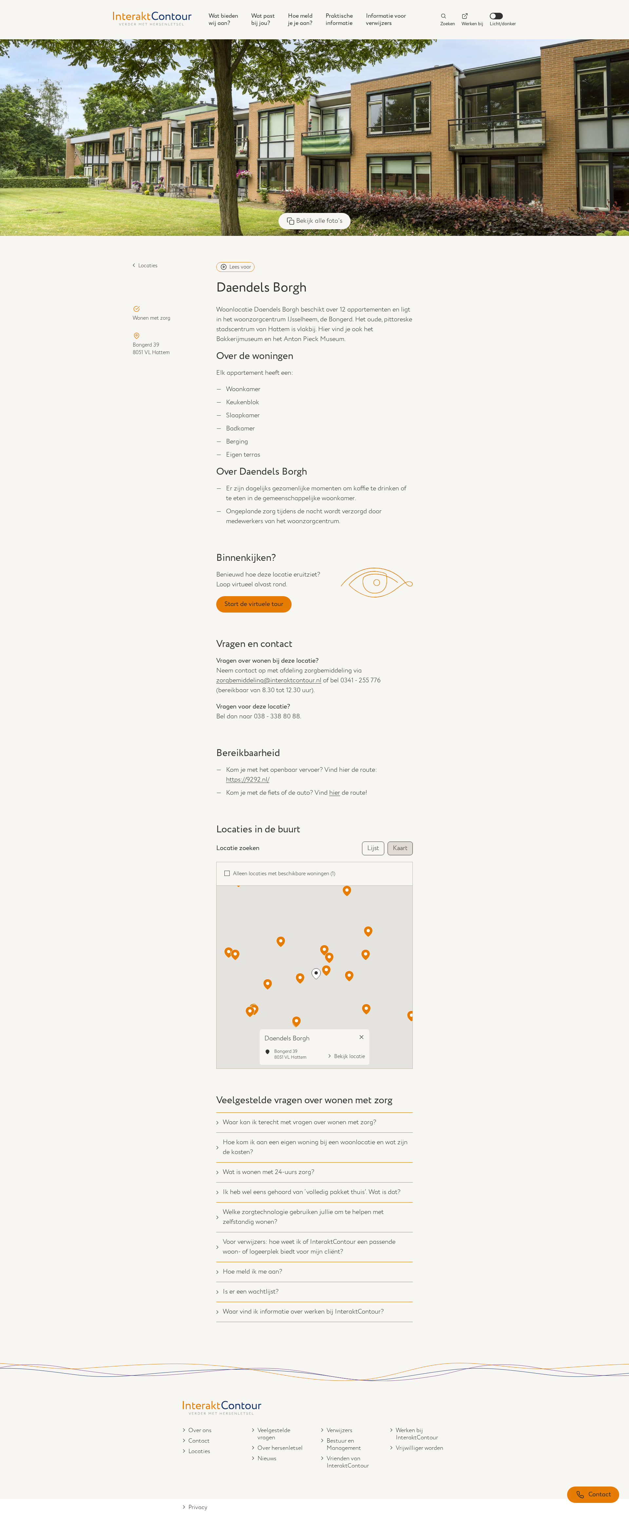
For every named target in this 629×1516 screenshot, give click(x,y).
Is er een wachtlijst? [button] (250, 1292)
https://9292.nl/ (247, 780)
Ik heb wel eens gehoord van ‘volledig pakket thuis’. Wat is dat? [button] (311, 1192)
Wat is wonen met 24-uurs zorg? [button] (268, 1172)
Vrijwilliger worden (419, 1448)
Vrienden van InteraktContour (348, 1462)
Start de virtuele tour (253, 604)
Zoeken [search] (447, 24)
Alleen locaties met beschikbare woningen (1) (284, 874)
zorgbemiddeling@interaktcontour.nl (268, 680)
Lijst (373, 848)
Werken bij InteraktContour (417, 1434)
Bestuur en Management (344, 1444)
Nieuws (266, 1458)
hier (334, 793)
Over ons (200, 1430)
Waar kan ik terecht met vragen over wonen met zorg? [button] (299, 1122)
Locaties (148, 266)
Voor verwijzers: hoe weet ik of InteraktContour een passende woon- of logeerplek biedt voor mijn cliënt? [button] (309, 1247)
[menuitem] (223, 19)
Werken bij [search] (472, 24)
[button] (365, 954)
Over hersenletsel (280, 1448)
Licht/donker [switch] (503, 24)
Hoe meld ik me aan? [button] (252, 1272)
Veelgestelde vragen (273, 1434)
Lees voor (240, 267)
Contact (199, 1441)
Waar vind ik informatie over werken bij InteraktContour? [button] (303, 1312)
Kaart (400, 848)
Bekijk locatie (349, 1056)
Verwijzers (340, 1430)
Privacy (197, 1507)
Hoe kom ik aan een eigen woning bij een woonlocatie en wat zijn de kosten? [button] (315, 1147)
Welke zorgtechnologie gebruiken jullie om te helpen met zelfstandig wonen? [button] (303, 1217)
